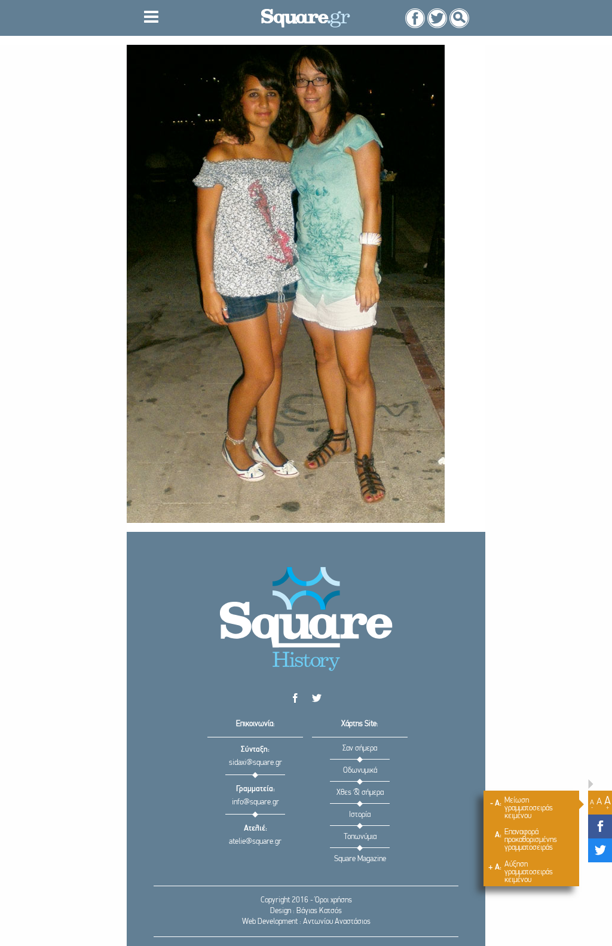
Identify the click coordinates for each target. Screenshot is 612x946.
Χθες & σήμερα (360, 793)
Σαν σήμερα (359, 748)
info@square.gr (255, 802)
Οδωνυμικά (360, 770)
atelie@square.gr (255, 842)
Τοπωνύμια (360, 837)
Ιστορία (360, 815)
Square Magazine (360, 859)
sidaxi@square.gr (255, 763)
